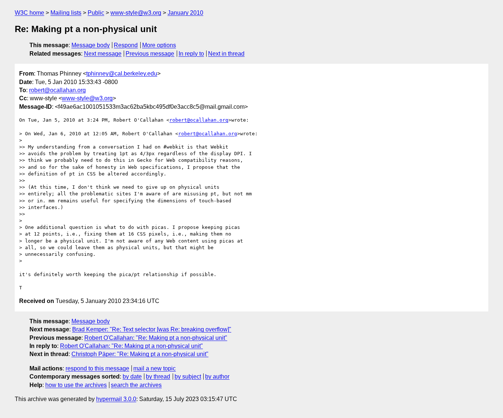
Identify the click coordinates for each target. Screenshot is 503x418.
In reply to (191, 53)
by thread (158, 376)
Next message (103, 53)
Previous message (150, 53)
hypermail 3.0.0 (116, 399)
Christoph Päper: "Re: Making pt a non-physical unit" (139, 354)
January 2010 (185, 13)
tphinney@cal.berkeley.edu (121, 73)
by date (132, 376)
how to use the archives (76, 385)
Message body (90, 45)
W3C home (29, 13)
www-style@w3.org (135, 13)
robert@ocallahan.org (57, 90)
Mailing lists (65, 13)
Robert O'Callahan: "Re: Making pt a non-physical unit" (155, 338)
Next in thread (226, 53)
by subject (188, 376)
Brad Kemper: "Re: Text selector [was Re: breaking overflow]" (151, 329)
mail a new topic (154, 368)
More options (159, 45)
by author (217, 376)
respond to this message (97, 368)
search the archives (136, 385)
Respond (126, 45)
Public (96, 13)
